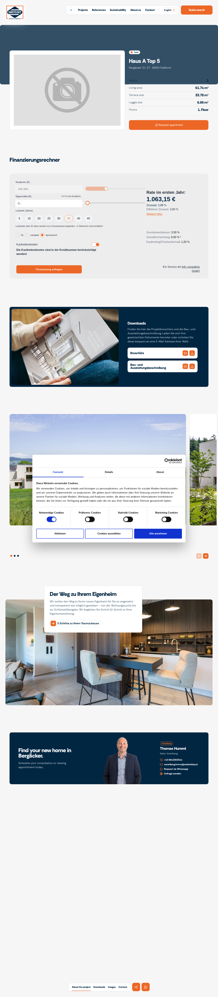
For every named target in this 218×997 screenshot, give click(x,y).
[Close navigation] (71, 10)
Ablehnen (60, 533)
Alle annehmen (158, 533)
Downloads (99, 987)
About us (135, 10)
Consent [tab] (58, 472)
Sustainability (118, 10)
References (99, 10)
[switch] (90, 519)
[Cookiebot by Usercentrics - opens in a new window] (167, 460)
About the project (81, 987)
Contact (150, 10)
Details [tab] (109, 472)
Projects (83, 10)
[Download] (185, 353)
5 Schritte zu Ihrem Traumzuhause (78, 623)
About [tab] (160, 472)
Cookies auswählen (109, 533)
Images (112, 987)
